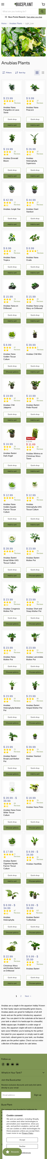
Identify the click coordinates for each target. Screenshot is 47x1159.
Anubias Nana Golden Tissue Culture (9, 356)
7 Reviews (17, 552)
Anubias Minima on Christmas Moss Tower (34, 456)
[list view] (43, 72)
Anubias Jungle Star (11, 209)
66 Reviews (40, 399)
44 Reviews (40, 448)
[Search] (42, 12)
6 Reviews (40, 252)
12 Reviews (17, 203)
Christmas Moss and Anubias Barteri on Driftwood (11, 968)
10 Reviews (17, 300)
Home (4, 23)
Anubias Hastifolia (34, 864)
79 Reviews (40, 552)
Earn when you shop (34, 17)
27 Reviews (40, 102)
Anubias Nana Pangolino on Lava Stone (11, 110)
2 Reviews (17, 102)
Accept (22, 1140)
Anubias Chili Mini (33, 354)
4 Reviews (17, 499)
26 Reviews (17, 153)
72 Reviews (17, 651)
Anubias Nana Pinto (34, 807)
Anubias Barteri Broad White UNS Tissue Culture (11, 560)
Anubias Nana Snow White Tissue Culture (12, 812)
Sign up (37, 1095)
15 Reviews (40, 499)
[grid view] (37, 72)
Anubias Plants (15, 23)
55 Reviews (17, 700)
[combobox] (20, 12)
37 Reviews (40, 153)
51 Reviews (40, 651)
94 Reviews (40, 963)
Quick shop (12, 119)
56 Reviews (40, 700)
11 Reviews (17, 855)
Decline (22, 1146)
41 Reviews (17, 348)
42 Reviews (17, 399)
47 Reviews (17, 912)
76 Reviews (40, 801)
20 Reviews (40, 300)
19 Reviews (40, 603)
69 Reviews (17, 804)
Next (27, 996)
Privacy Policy (27, 1133)
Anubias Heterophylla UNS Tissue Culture (34, 506)
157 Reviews (39, 912)
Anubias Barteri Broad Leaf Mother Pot (11, 758)
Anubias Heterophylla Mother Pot (12, 707)
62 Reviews (17, 603)
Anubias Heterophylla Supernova (31, 160)
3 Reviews (40, 348)
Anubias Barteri (32, 968)
